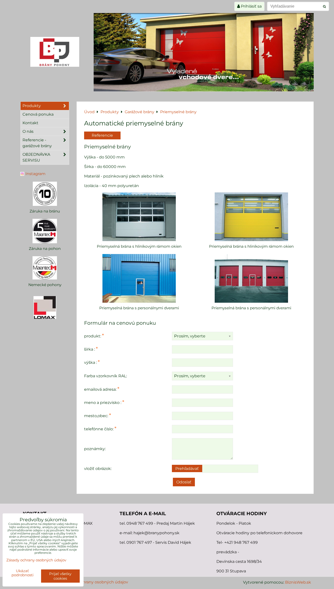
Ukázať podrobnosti (22, 573)
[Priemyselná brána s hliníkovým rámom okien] (139, 216)
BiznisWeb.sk (298, 582)
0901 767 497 (139, 542)
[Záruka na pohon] (44, 231)
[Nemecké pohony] (44, 267)
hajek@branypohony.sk (156, 533)
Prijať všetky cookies (60, 576)
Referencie (102, 135)
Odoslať (183, 482)
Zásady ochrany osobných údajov (95, 582)
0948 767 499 (140, 523)
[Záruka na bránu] (44, 194)
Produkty (31, 105)
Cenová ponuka (38, 114)
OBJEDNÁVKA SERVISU (36, 157)
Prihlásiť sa (251, 6)
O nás (27, 131)
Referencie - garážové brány (37, 143)
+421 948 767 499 (241, 542)
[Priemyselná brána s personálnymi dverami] (139, 278)
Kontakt (30, 123)
